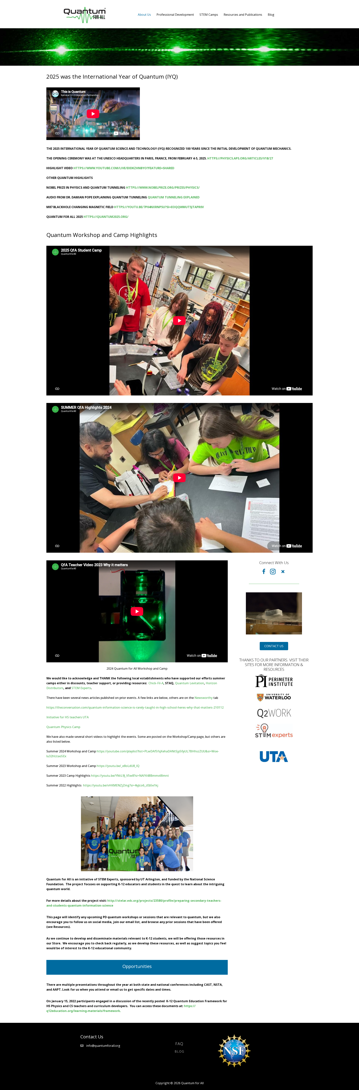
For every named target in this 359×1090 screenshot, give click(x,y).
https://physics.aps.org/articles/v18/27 (240, 158)
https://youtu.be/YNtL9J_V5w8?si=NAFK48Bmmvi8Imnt (130, 776)
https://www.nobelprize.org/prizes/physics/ (163, 187)
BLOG (179, 1051)
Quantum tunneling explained (174, 197)
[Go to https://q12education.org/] (274, 713)
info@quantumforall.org (103, 1046)
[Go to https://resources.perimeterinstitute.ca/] (274, 680)
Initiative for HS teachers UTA (67, 717)
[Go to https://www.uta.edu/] (274, 756)
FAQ (179, 1043)
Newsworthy (203, 698)
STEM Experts (81, 688)
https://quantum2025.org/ (106, 217)
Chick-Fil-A (155, 683)
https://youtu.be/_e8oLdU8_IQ (118, 766)
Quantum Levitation (189, 683)
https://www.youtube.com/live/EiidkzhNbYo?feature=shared (123, 168)
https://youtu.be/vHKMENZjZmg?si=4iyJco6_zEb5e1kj (120, 785)
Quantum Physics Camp (63, 727)
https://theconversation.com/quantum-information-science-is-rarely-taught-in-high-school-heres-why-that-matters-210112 (135, 707)
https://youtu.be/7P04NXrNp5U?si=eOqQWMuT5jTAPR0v (159, 207)
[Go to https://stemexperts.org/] (274, 730)
